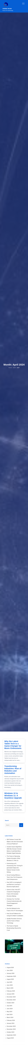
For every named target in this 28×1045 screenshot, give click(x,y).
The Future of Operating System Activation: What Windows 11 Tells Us (13, 858)
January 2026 (10, 973)
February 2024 (11, 1020)
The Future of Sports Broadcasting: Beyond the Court (14, 928)
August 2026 (10, 967)
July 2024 (9, 1005)
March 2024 (10, 1017)
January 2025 (10, 994)
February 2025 (11, 991)
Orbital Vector (7, 8)
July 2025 (9, 982)
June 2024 (10, 1008)
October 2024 (10, 1002)
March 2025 (10, 988)
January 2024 (10, 1023)
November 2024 (11, 999)
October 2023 (10, 1032)
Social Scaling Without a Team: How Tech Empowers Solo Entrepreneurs (14, 877)
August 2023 (10, 1038)
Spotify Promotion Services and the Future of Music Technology (14, 921)
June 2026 (10, 970)
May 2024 (9, 1011)
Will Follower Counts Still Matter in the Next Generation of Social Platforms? (15, 841)
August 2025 (10, 979)
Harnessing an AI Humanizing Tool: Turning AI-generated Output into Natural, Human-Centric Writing (15, 868)
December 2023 (11, 1026)
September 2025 (11, 976)
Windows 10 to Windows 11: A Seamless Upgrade (13, 795)
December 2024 (11, 997)
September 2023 (11, 1035)
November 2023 (11, 1029)
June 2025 (10, 985)
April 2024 (9, 1014)
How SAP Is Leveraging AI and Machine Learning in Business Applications (14, 884)
